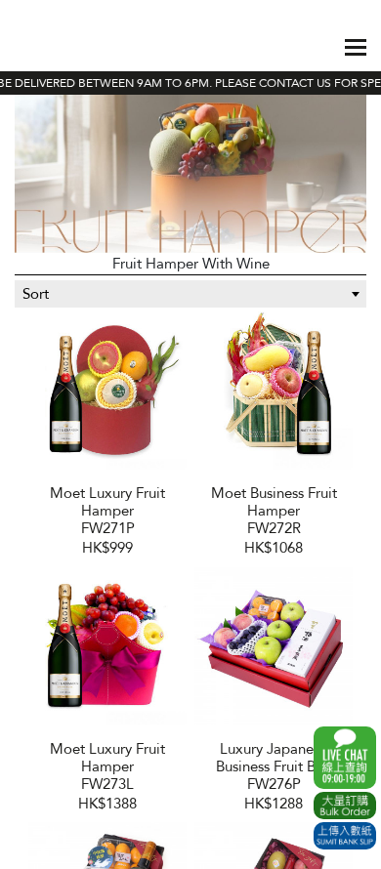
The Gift (63, 47)
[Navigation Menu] (355, 47)
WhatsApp (345, 757)
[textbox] (190, 294)
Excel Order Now (345, 805)
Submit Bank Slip (345, 835)
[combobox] (190, 294)
